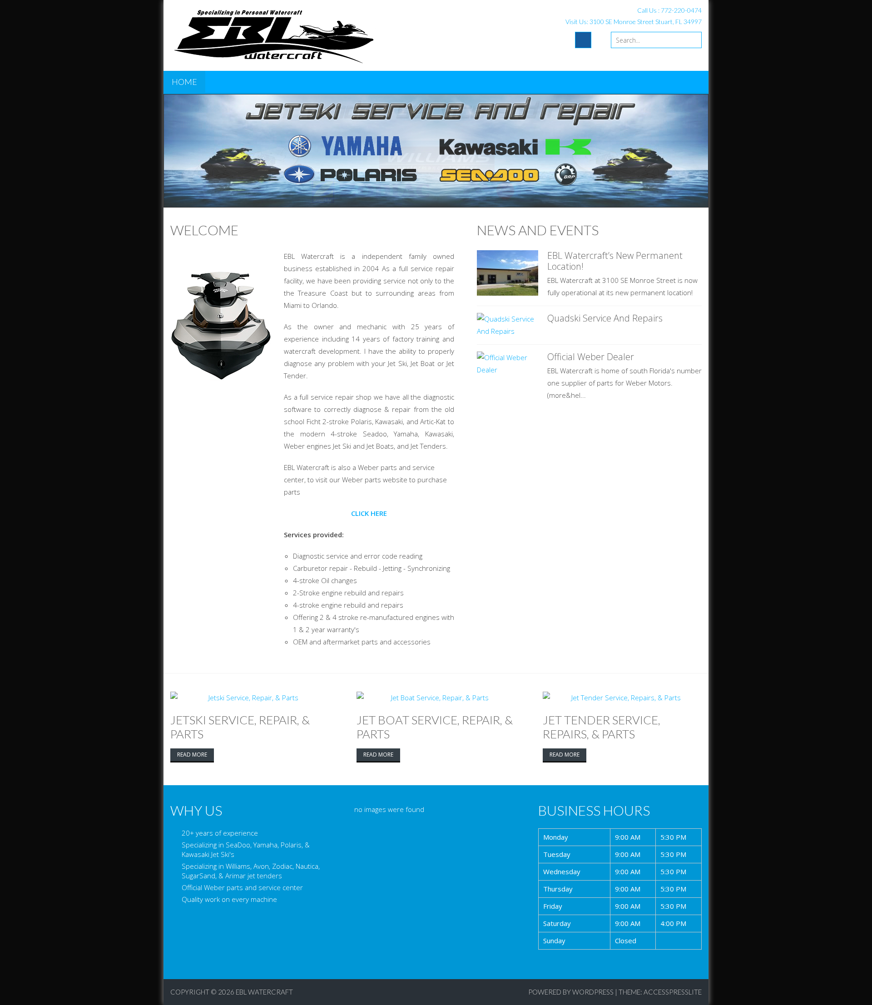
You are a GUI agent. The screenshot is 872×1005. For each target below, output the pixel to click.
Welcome (204, 230)
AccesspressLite (673, 992)
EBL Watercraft (264, 992)
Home (184, 82)
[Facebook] (583, 40)
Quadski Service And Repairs (605, 318)
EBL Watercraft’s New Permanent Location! (615, 260)
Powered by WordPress (571, 992)
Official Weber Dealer (590, 357)
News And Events (538, 230)
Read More (192, 754)
